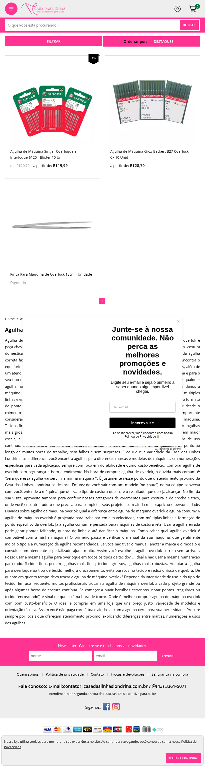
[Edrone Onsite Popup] (102, 383)
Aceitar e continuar (183, 758)
